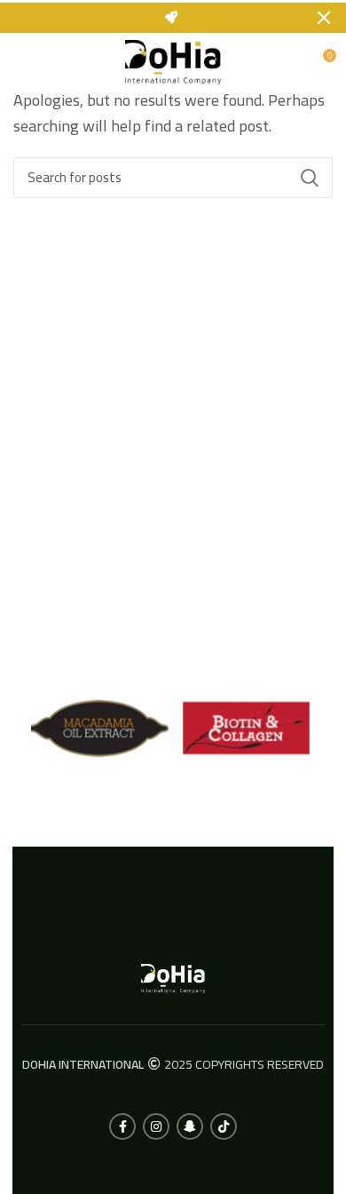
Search (309, 177)
